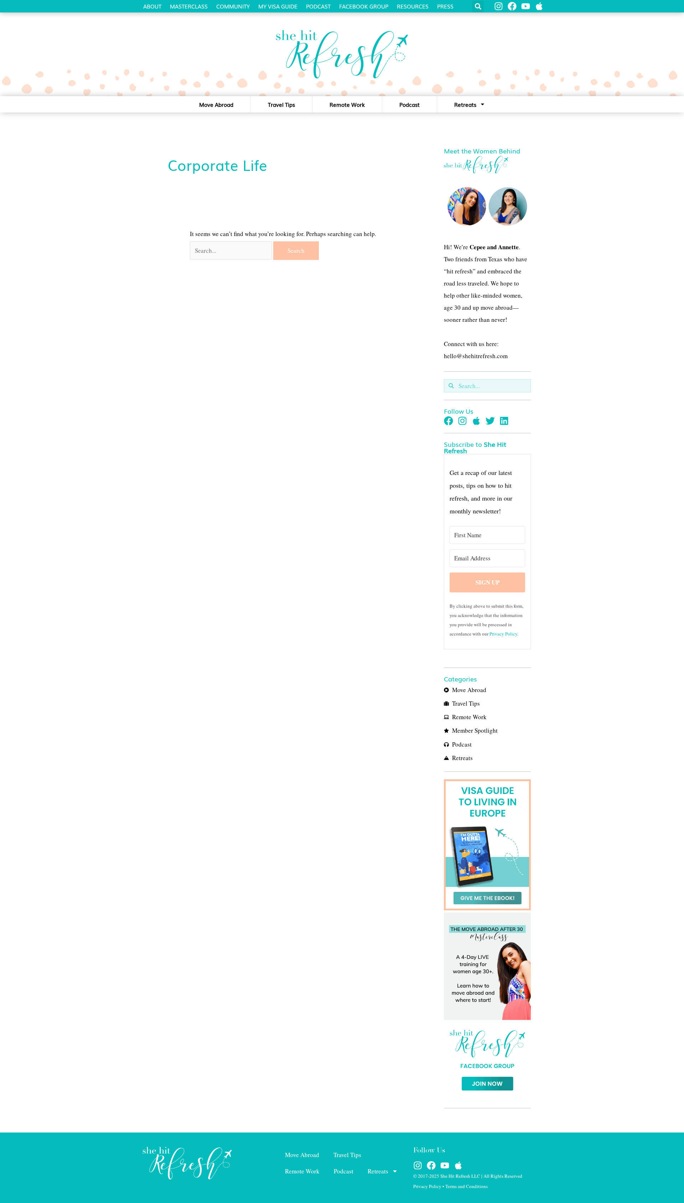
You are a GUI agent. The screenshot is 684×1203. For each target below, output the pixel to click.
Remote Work (347, 104)
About (152, 6)
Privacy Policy (503, 634)
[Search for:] (231, 250)
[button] (478, 6)
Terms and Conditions (466, 1186)
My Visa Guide (277, 6)
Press (445, 6)
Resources (413, 6)
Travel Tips (281, 104)
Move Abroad (216, 104)
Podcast (318, 6)
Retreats (465, 104)
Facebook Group (363, 6)
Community (233, 6)
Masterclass (189, 6)
